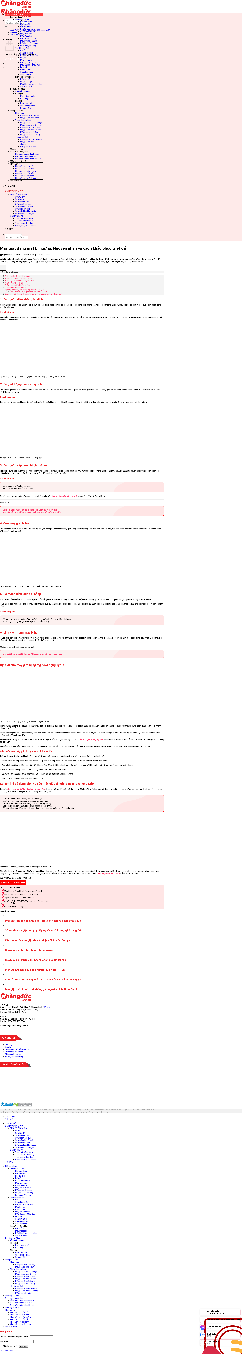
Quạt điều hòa (26, 74)
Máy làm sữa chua (28, 38)
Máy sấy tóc (25, 79)
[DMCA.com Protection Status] (22, 1106)
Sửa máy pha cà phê (24, 206)
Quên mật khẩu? (7, 1351)
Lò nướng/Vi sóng (28, 45)
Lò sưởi (23, 67)
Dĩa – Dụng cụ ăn (27, 96)
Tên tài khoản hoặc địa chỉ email (15, 1336)
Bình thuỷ (24, 98)
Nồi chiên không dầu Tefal (26, 156)
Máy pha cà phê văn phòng (26, 1291)
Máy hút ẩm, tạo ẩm (29, 55)
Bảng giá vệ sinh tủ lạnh (25, 225)
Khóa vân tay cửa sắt (24, 173)
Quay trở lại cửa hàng (14, 59)
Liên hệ (8, 1047)
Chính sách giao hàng (14, 1052)
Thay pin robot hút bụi (24, 221)
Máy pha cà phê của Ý (29, 118)
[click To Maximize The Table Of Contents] (3, 268)
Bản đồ (47, 1007)
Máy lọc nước (26, 60)
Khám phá (19, 113)
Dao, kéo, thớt (26, 103)
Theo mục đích (21, 137)
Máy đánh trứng (27, 36)
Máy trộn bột (26, 34)
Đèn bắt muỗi (26, 69)
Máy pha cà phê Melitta (30, 130)
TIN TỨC (9, 229)
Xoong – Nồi (25, 108)
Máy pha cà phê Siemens (31, 132)
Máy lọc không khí (28, 62)
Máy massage (26, 81)
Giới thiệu (9, 1044)
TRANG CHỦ (10, 186)
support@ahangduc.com (108, 873)
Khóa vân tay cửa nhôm (25, 171)
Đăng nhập (23, 1346)
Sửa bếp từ (20, 199)
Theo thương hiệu (23, 120)
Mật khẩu (5, 1341)
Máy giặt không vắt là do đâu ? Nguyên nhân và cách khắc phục (32, 654)
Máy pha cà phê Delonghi (31, 122)
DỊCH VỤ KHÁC (16, 216)
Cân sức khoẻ (26, 86)
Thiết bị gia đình (22, 48)
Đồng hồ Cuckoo (22, 91)
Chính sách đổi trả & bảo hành (18, 1049)
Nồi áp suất (25, 24)
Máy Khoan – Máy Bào (30, 65)
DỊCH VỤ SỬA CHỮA (14, 191)
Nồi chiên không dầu (19, 151)
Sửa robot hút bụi (23, 204)
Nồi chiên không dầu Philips (27, 154)
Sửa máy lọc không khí (25, 213)
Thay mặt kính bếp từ (24, 218)
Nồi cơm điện (26, 22)
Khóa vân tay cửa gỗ (24, 166)
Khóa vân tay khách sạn (25, 178)
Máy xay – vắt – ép (18, 161)
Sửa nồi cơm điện (22, 209)
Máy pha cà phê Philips (30, 127)
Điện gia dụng (16, 17)
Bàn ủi (22, 50)
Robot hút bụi (16, 181)
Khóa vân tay (15, 164)
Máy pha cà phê (17, 110)
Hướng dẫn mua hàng (14, 1056)
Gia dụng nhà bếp (22, 19)
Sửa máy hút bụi (22, 201)
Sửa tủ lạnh (20, 197)
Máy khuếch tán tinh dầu (31, 84)
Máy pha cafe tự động (30, 115)
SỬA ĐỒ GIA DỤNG (18, 194)
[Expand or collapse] (1, 272)
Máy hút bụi (25, 57)
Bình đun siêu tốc (27, 31)
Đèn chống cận (26, 53)
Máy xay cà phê (17, 149)
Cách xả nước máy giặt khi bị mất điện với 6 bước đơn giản (30, 510)
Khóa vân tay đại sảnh (24, 176)
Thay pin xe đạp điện (24, 223)
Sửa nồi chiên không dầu (25, 211)
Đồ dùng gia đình (17, 89)
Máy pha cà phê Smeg (30, 134)
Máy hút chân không (29, 43)
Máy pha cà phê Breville (30, 125)
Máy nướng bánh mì (28, 41)
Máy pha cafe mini (28, 146)
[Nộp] (6, 26)
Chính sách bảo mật (13, 1054)
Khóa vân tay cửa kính (24, 168)
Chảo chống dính (27, 106)
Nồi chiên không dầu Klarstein (28, 159)
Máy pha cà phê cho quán (31, 139)
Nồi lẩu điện (25, 26)
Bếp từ (23, 29)
